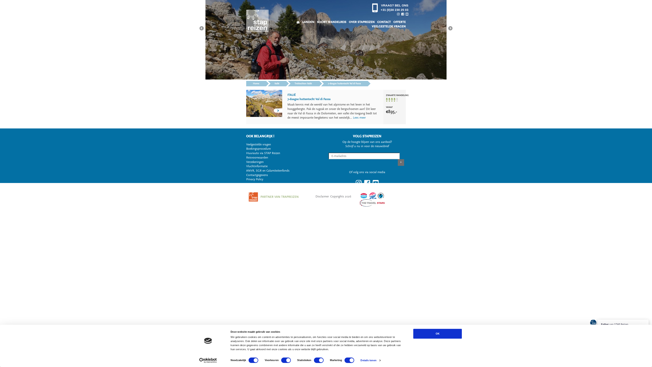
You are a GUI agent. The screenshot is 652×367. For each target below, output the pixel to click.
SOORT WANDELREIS (331, 22)
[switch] (286, 360)
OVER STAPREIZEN (362, 22)
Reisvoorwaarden (257, 157)
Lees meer (359, 117)
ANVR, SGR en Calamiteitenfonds (267, 170)
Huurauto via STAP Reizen (263, 153)
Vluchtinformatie (257, 166)
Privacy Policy (254, 179)
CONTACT (384, 22)
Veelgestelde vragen (258, 144)
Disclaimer (322, 196)
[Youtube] (407, 14)
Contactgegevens (257, 175)
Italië (277, 83)
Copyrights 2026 (340, 196)
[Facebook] (402, 14)
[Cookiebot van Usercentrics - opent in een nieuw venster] (208, 360)
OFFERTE (399, 22)
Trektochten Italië (304, 83)
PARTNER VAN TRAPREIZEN (279, 197)
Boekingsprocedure (258, 149)
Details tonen (368, 360)
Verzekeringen (255, 162)
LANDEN (308, 22)
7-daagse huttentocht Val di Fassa (344, 83)
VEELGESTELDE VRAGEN (389, 26)
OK (438, 333)
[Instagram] (398, 14)
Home (256, 83)
